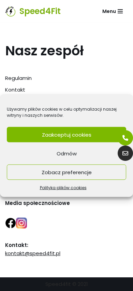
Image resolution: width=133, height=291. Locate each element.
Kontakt (15, 89)
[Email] (125, 153)
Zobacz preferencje (67, 172)
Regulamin (18, 78)
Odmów (67, 153)
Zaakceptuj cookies (66, 134)
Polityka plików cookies (63, 188)
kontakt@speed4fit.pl (32, 253)
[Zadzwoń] (125, 138)
